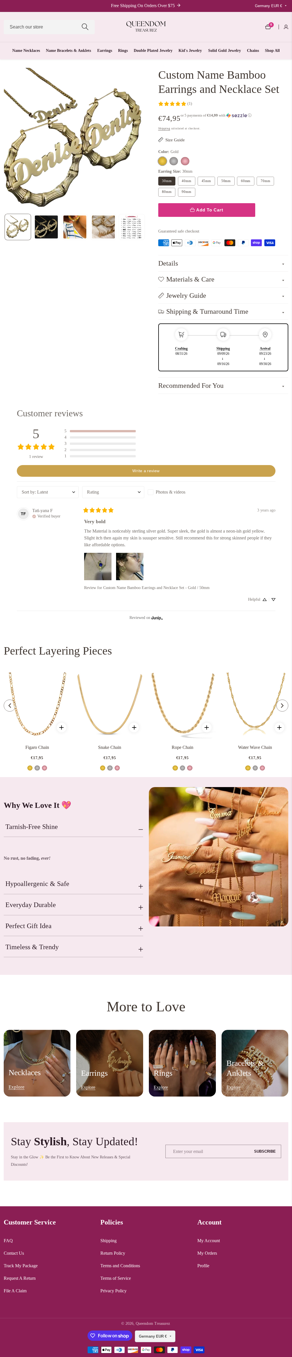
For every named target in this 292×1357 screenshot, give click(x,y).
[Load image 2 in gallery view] (46, 227)
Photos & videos (170, 492)
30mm (166, 181)
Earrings (104, 50)
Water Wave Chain (255, 747)
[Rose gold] (185, 161)
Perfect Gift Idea (28, 926)
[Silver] (173, 161)
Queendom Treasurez (153, 1324)
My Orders (207, 1253)
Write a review (145, 470)
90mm (186, 192)
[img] (46, 515)
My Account (208, 1240)
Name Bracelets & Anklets (68, 50)
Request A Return (20, 1278)
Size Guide (175, 139)
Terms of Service (115, 1278)
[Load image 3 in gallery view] (75, 227)
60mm (245, 181)
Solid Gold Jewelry (224, 50)
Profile (203, 1265)
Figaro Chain (37, 747)
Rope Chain (182, 747)
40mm (186, 181)
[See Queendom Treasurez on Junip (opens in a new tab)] (157, 618)
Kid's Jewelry (190, 50)
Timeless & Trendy (32, 947)
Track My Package (21, 1265)
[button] (216, 115)
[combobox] (49, 27)
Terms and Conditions (120, 1265)
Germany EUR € (269, 6)
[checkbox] (179, 492)
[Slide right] (144, 226)
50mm (226, 181)
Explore (17, 1087)
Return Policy (112, 1253)
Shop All (272, 50)
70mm (265, 181)
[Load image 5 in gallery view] (132, 227)
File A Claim (15, 1290)
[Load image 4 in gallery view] (103, 227)
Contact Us (14, 1253)
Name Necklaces (26, 50)
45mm (206, 181)
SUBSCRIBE (265, 1151)
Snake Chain (109, 747)
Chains (253, 50)
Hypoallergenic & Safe (37, 883)
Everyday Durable (30, 904)
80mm (166, 192)
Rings (123, 50)
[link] (175, 103)
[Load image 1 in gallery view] (18, 227)
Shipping (164, 128)
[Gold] (162, 161)
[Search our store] (85, 27)
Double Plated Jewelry (153, 50)
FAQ (8, 1240)
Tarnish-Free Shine (31, 826)
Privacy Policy (113, 1290)
